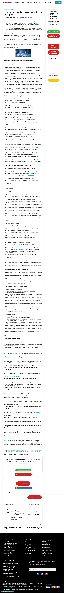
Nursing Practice (18, 98)
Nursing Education (20, 228)
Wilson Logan (14, 510)
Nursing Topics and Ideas (9, 9)
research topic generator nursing (9, 575)
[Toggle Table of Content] (13, 64)
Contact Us (30, 535)
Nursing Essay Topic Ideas (9, 504)
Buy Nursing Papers (46, 544)
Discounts (44, 541)
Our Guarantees (14, 535)
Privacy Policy (38, 535)
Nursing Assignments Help (47, 555)
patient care (6, 440)
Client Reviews (23, 535)
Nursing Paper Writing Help (9, 546)
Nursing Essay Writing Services (10, 543)
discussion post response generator (10, 561)
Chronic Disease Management (21, 249)
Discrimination (31, 175)
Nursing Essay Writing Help (47, 553)
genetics (35, 24)
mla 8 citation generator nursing (9, 572)
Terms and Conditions (48, 535)
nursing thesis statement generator (10, 563)
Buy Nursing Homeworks (47, 543)
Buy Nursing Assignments (47, 549)
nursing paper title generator (8, 566)
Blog (26, 541)
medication (29, 43)
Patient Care (35, 152)
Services (16, 2)
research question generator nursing (10, 576)
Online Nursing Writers (8, 549)
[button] (23, 479)
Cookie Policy (28, 551)
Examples (29, 2)
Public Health (31, 134)
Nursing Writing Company (9, 550)
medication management (13, 376)
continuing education (37, 412)
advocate (40, 312)
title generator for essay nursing (9, 567)
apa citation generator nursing (9, 570)
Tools (49, 2)
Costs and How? (9, 478)
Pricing (26, 542)
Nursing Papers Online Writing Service (12, 555)
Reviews (35, 2)
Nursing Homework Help (9, 544)
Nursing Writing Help (8, 547)
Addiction (21, 196)
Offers (23, 2)
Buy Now (54, 80)
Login (45, 2)
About (40, 2)
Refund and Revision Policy (31, 548)
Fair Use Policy (28, 544)
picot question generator (8, 578)
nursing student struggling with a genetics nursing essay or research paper (24, 450)
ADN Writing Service (8, 553)
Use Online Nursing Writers (47, 546)
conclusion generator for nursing (9, 564)
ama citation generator (7, 573)
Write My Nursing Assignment (10, 552)
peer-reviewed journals (23, 75)
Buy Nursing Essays (46, 547)
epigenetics (26, 288)
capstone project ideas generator (9, 569)
